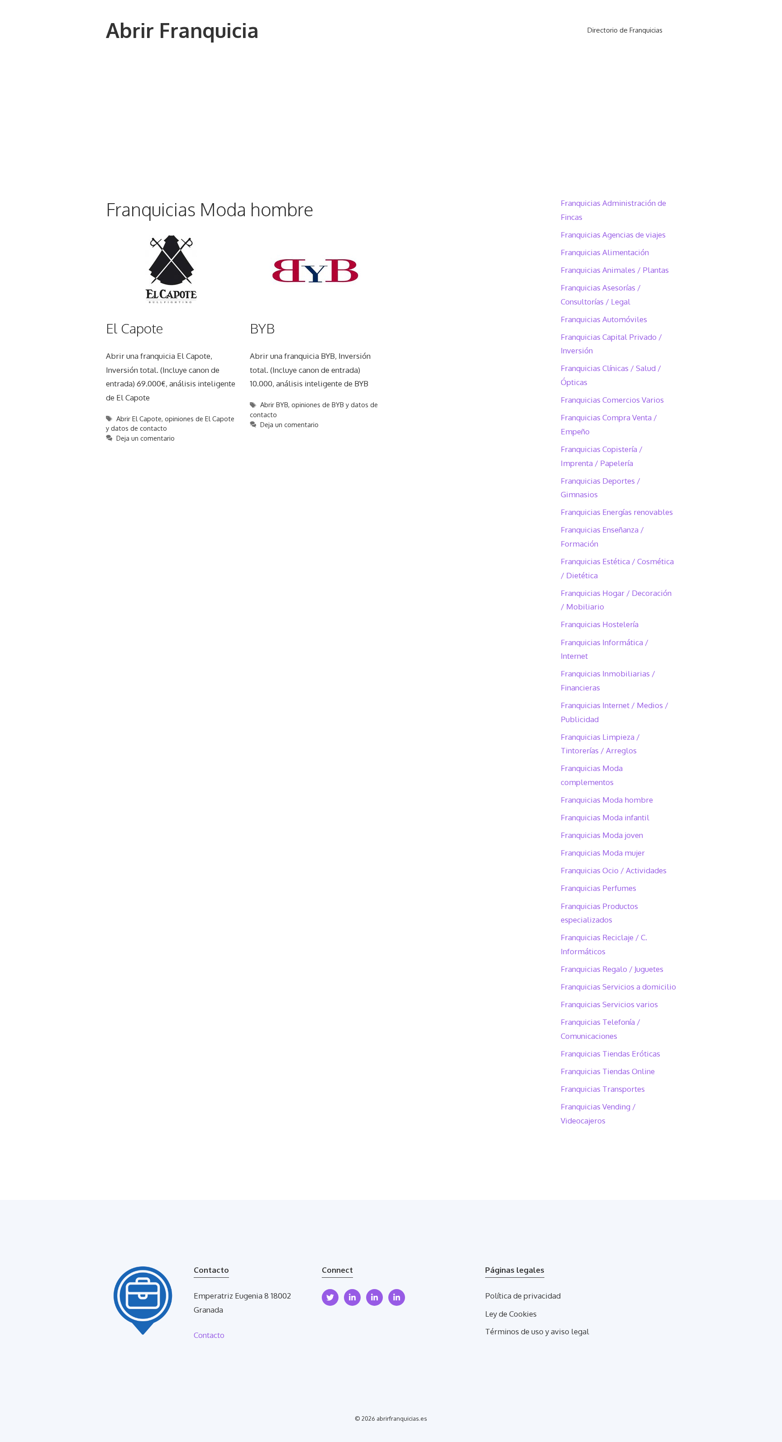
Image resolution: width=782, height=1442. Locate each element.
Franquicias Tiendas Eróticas (610, 1053)
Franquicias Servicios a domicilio (618, 986)
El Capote (134, 328)
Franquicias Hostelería (600, 624)
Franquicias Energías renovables (617, 512)
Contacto (209, 1335)
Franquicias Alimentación (605, 252)
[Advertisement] (391, 128)
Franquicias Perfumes (598, 888)
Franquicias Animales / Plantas (615, 270)
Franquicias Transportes (603, 1089)
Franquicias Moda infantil (605, 817)
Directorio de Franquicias (625, 30)
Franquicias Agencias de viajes (613, 234)
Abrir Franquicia (182, 30)
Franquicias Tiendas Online (608, 1071)
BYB (262, 328)
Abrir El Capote (139, 418)
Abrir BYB (274, 404)
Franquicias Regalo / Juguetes (612, 969)
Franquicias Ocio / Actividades (614, 870)
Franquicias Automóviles (604, 319)
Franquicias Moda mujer (603, 852)
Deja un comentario (145, 438)
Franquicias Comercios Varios (612, 400)
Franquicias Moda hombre (607, 799)
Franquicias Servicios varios (609, 1004)
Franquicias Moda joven (602, 835)
